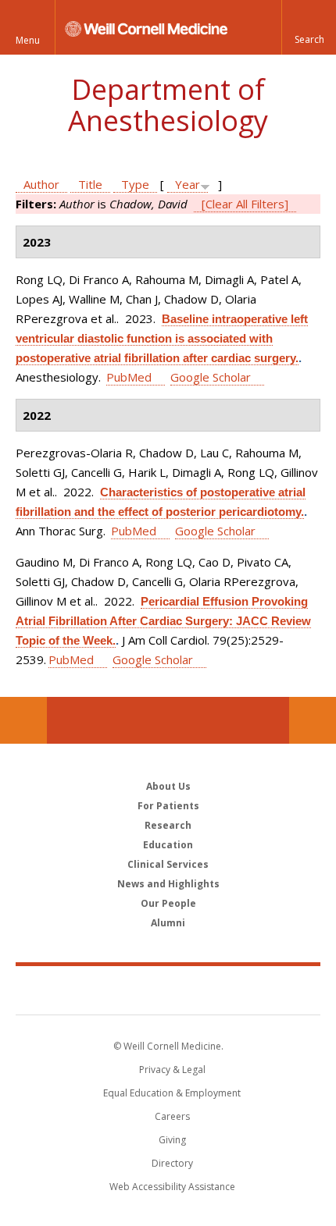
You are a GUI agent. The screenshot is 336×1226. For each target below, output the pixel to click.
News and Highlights (168, 883)
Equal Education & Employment (172, 1093)
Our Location (23, 720)
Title (90, 184)
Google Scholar (210, 377)
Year (187, 184)
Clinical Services (168, 864)
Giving (172, 1139)
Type (135, 184)
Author (41, 184)
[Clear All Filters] (245, 203)
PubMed (129, 377)
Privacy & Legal (172, 1069)
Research (168, 825)
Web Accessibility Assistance (172, 1186)
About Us (168, 786)
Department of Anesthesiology (168, 105)
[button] (308, 27)
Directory (172, 1163)
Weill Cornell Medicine (168, 989)
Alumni (168, 922)
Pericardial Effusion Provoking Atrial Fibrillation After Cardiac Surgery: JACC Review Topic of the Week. (163, 621)
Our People (168, 903)
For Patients (168, 805)
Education (168, 844)
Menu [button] (28, 40)
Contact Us (312, 720)
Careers (172, 1116)
